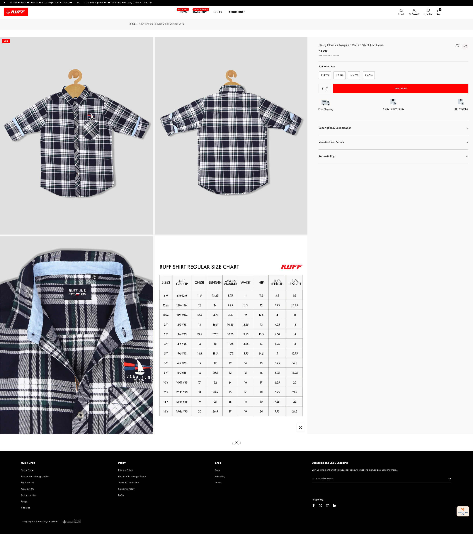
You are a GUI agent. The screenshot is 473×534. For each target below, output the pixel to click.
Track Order (27, 470)
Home (131, 24)
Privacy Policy (125, 470)
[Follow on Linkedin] (334, 506)
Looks (217, 12)
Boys (217, 470)
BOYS (183, 11)
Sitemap (25, 508)
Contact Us (27, 489)
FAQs (121, 495)
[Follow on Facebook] (313, 506)
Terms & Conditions (128, 483)
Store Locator (28, 495)
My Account (27, 483)
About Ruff (237, 12)
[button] (463, 511)
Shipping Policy (126, 489)
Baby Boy (200, 11)
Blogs (24, 502)
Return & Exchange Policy (132, 477)
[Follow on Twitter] (320, 506)
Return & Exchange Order (35, 477)
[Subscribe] (447, 478)
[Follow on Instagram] (327, 506)
